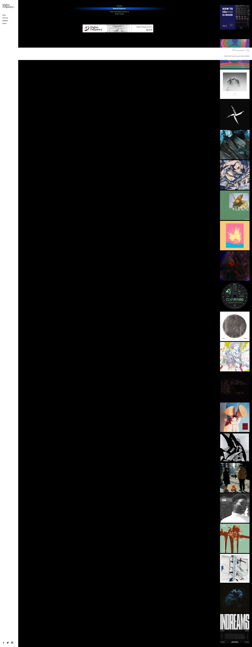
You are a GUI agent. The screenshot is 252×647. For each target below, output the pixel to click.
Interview (5, 18)
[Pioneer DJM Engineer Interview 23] (119, 9)
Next (121, 6)
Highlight (5, 20)
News (4, 15)
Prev (117, 6)
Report (4, 23)
